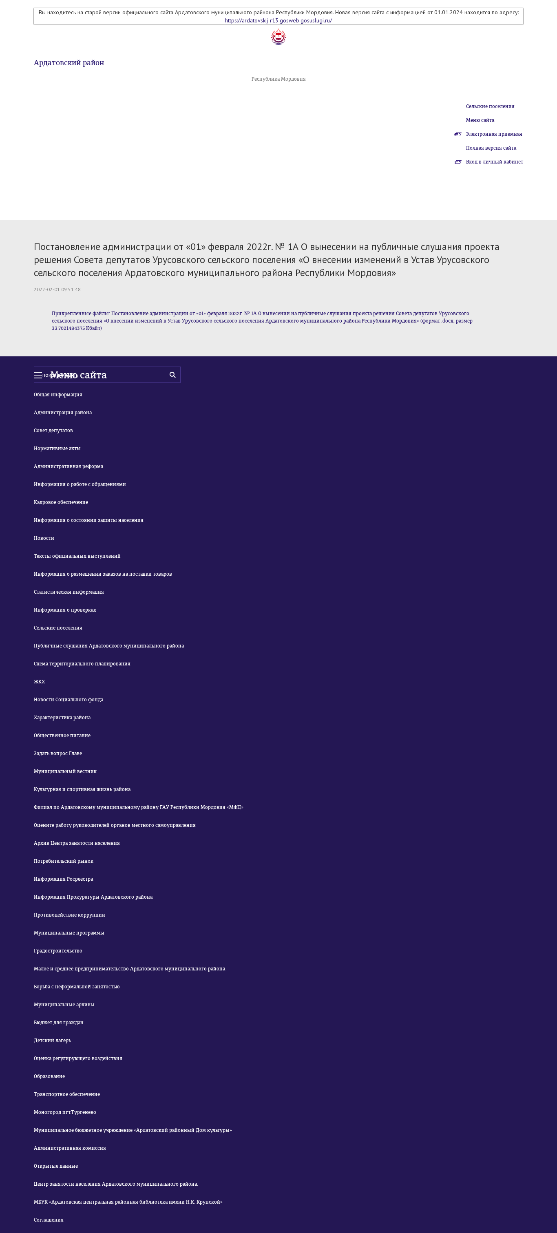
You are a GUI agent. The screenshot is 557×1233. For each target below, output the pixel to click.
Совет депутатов (53, 430)
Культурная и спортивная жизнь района (82, 789)
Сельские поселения (490, 106)
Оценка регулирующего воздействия (78, 1058)
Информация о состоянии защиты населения (89, 520)
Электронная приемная (494, 134)
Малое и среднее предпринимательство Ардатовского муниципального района (129, 969)
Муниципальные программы (69, 933)
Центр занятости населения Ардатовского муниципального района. (116, 1184)
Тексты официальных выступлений (77, 556)
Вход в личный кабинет (494, 162)
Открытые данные (56, 1166)
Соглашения (49, 1220)
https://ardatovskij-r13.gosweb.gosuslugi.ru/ (278, 20)
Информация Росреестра (63, 879)
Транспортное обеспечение (67, 1094)
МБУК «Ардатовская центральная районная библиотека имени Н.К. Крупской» (128, 1202)
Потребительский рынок (63, 861)
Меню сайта (480, 120)
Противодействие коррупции (69, 915)
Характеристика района (62, 717)
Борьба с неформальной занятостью (76, 987)
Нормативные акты (57, 448)
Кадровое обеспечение (61, 502)
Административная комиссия (70, 1148)
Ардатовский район (69, 62)
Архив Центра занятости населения (77, 843)
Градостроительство (58, 951)
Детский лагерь (52, 1040)
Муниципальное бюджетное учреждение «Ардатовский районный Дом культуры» (133, 1130)
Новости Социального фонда (68, 700)
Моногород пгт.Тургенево (65, 1112)
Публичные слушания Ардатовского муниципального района (109, 646)
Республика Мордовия (279, 79)
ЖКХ (39, 682)
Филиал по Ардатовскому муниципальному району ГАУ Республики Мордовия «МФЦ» (138, 807)
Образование (49, 1076)
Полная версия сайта (491, 148)
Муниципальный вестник (65, 771)
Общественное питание (62, 735)
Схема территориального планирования (82, 664)
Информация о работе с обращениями (80, 484)
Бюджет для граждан (59, 1022)
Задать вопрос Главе (58, 753)
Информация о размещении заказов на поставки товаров (103, 574)
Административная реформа (68, 466)
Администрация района (63, 412)
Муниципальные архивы (64, 1005)
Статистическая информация (69, 592)
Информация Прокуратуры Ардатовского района (93, 897)
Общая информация (58, 395)
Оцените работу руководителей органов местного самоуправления (115, 825)
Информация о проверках (65, 610)
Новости (44, 538)
